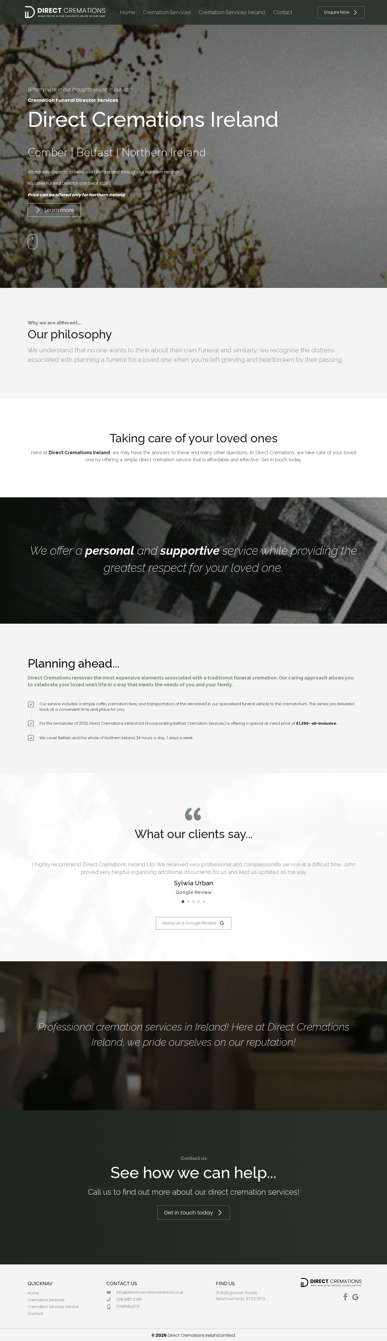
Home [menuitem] (33, 1293)
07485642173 (128, 1306)
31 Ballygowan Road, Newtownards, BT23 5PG (240, 1296)
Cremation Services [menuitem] (46, 1300)
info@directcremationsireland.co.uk (149, 1292)
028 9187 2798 (129, 1299)
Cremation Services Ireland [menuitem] (53, 1307)
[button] (341, 12)
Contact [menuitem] (35, 1314)
